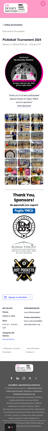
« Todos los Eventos (12, 24)
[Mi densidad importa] (15, 13)
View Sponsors (24, 105)
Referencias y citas (34, 388)
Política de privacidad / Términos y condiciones (24, 391)
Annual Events (8, 339)
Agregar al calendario (17, 297)
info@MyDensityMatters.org (24, 394)
